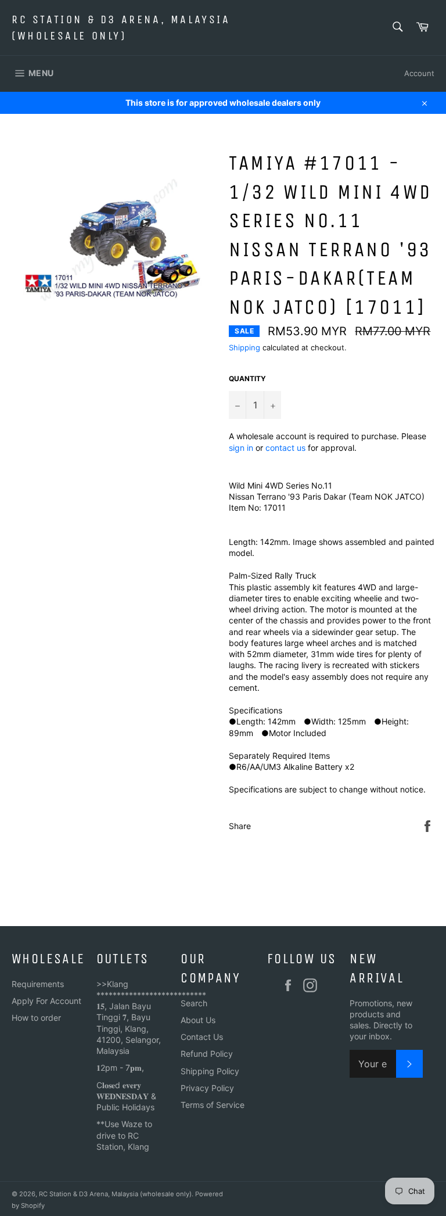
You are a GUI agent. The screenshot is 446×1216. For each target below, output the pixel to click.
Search (194, 1003)
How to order (36, 1018)
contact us (285, 448)
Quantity (247, 378)
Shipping (244, 347)
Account (419, 73)
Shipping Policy (210, 1071)
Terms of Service (212, 1105)
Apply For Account (46, 1001)
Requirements (38, 984)
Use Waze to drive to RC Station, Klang (124, 1135)
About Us (198, 1020)
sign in (241, 448)
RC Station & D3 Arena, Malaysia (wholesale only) (121, 27)
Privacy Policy (207, 1088)
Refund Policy (207, 1054)
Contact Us (202, 1037)
